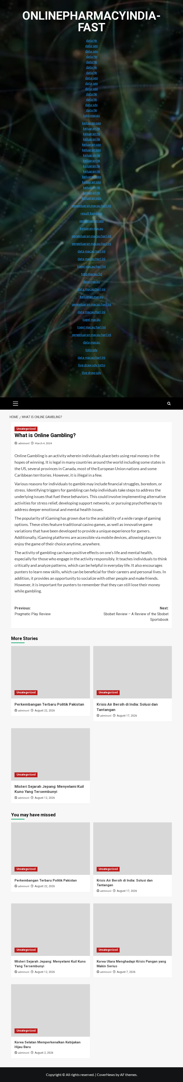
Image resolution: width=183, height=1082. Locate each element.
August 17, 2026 (127, 715)
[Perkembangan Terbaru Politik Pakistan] (50, 672)
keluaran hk (91, 166)
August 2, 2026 (44, 1052)
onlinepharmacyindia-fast (91, 21)
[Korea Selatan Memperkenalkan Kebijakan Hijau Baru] (50, 1010)
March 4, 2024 (43, 443)
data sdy (91, 105)
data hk (91, 40)
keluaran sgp (91, 177)
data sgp (91, 46)
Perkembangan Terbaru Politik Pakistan (49, 704)
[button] (15, 403)
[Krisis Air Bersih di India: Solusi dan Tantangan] (132, 672)
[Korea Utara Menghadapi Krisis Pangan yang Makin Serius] (132, 929)
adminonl (23, 443)
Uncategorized (26, 428)
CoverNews (106, 1074)
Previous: (33, 611)
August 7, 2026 (126, 972)
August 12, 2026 (45, 797)
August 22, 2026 (45, 710)
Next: (136, 614)
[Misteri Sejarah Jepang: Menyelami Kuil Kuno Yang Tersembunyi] (50, 754)
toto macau (91, 115)
